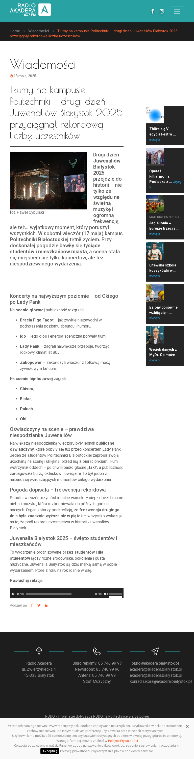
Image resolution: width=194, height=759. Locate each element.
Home (15, 31)
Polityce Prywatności (123, 741)
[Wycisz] (106, 594)
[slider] (116, 593)
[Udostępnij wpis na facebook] (31, 605)
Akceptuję (49, 751)
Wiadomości (38, 31)
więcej (153, 140)
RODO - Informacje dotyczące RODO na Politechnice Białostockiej (97, 716)
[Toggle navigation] (177, 11)
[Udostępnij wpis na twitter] (38, 605)
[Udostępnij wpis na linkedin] (46, 605)
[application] (67, 593)
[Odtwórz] (13, 594)
